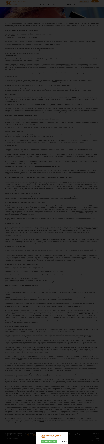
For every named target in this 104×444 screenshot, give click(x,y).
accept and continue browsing (48, 441)
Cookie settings (64, 441)
